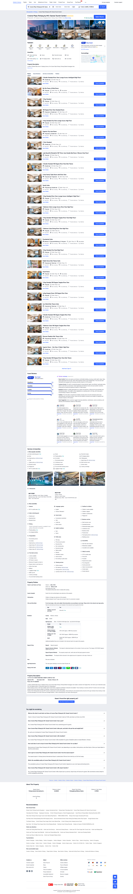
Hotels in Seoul (39, 843)
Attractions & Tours (42, 2)
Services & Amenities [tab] (48, 73)
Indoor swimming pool (34, 454)
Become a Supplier (64, 874)
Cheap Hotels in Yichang (52, 851)
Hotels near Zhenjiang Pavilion (84, 832)
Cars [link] (35, 2)
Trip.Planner (78, 2)
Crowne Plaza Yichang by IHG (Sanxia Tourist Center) (47, 16)
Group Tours (70, 2)
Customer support (30, 862)
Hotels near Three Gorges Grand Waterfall (35, 832)
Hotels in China (61, 780)
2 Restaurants (84, 458)
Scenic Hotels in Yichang (40, 851)
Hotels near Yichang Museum (62, 829)
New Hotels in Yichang (63, 851)
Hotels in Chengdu (47, 843)
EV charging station (85, 456)
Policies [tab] (57, 73)
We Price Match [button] (89, 17)
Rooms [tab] (29, 73)
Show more (29, 68)
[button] (85, 2)
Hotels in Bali (55, 846)
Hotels (55, 780)
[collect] (115, 877)
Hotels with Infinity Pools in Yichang (76, 851)
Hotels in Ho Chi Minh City (78, 843)
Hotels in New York (30, 846)
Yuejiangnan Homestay (44, 813)
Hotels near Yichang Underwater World (68, 832)
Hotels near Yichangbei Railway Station (52, 835)
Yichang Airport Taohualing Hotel (66, 810)
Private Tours (61, 2)
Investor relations (64, 862)
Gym (30, 456)
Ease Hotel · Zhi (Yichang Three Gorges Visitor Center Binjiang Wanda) (41, 824)
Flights (25, 2)
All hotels (62, 871)
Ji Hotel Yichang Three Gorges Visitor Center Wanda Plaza (48, 821)
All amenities (30, 60)
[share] (115, 882)
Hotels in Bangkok (57, 840)
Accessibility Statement (48, 874)
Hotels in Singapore (97, 843)
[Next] (105, 478)
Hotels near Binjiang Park (97, 829)
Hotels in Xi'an (48, 846)
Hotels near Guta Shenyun (49, 829)
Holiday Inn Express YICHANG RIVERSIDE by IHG (83, 824)
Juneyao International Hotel (52, 810)
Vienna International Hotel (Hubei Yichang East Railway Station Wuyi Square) (70, 818)
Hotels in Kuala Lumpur (67, 843)
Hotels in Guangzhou (48, 840)
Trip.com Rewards (64, 865)
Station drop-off (32, 549)
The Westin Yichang (30, 821)
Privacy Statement (47, 871)
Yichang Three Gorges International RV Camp (78, 815)
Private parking (58, 456)
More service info (30, 867)
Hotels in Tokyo (75, 840)
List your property (64, 869)
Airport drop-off (84, 460)
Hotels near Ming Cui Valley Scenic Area (34, 835)
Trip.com (51, 780)
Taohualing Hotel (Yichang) (32, 813)
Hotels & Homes (17, 2)
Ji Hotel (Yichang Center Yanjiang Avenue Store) (71, 821)
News (44, 865)
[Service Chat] (115, 886)
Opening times (32, 518)
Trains (30, 2)
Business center (32, 464)
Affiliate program (63, 867)
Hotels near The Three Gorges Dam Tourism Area (80, 829)
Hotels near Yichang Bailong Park (52, 832)
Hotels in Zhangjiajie (56, 843)
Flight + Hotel (53, 2)
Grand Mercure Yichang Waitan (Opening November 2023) (88, 813)
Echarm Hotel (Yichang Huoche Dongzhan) (35, 810)
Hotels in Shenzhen (67, 840)
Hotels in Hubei (69, 780)
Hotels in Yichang (78, 780)
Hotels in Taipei (89, 843)
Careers (44, 867)
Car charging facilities (33, 532)
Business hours (32, 520)
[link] (105, 2)
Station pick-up (32, 462)
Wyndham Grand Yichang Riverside (64, 824)
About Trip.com (46, 862)
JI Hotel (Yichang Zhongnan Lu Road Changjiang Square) (62, 813)
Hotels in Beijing (38, 840)
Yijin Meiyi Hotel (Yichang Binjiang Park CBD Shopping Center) (39, 818)
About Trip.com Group (48, 876)
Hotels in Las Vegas (30, 843)
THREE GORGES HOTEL (63, 815)
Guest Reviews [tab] (37, 73)
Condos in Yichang (30, 851)
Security (62, 876)
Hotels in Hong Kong (84, 840)
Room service (58, 524)
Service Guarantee (30, 865)
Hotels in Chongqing (94, 840)
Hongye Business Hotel (93, 818)
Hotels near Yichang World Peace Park (34, 829)
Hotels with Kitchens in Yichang (92, 851)
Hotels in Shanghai (30, 840)
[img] (42, 30)
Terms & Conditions (47, 869)
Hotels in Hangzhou (40, 846)
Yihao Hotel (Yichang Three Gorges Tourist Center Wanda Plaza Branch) (41, 815)
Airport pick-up (32, 458)
